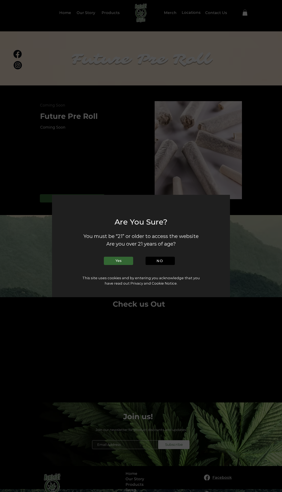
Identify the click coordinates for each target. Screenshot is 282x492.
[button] (118, 261)
